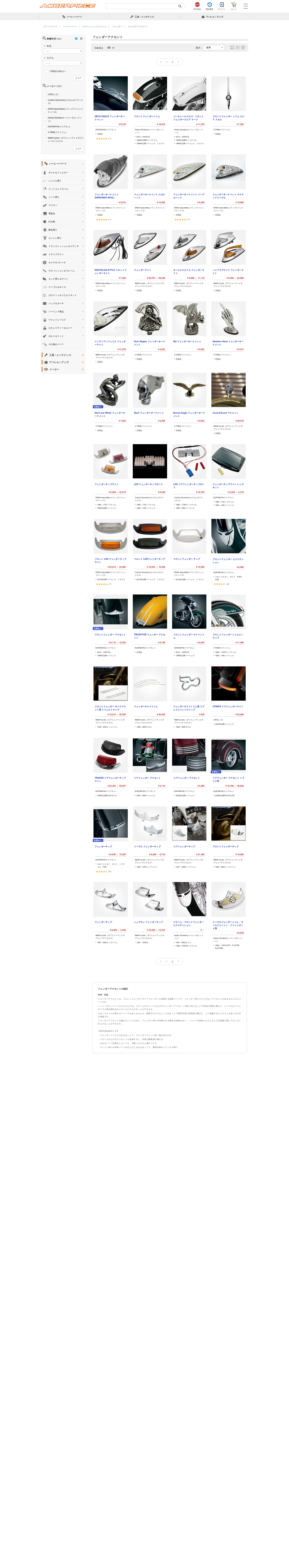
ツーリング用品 (56, 311)
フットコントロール (58, 188)
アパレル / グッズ (59, 362)
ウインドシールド (57, 319)
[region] (144, 27)
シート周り (54, 197)
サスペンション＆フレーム (62, 270)
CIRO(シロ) (53, 94)
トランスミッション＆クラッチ (64, 246)
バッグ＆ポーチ (56, 303)
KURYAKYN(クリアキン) (59, 126)
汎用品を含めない (58, 71)
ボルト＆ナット (56, 336)
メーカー (54, 369)
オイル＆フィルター (58, 172)
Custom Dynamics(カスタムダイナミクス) (65, 101)
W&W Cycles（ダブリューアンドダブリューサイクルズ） (66, 139)
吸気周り (53, 229)
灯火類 (52, 221)
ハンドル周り (55, 180)
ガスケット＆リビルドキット (63, 295)
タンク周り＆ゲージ (58, 278)
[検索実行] (180, 6)
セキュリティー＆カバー (60, 327)
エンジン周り (55, 237)
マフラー (53, 205)
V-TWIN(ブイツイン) (57, 132)
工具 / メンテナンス (60, 355)
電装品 (52, 213)
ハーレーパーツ (58, 163)
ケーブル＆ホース (57, 286)
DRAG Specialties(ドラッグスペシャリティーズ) (65, 110)
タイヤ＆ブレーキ (57, 262)
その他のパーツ (56, 344)
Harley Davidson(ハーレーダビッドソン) (65, 119)
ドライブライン (56, 254)
